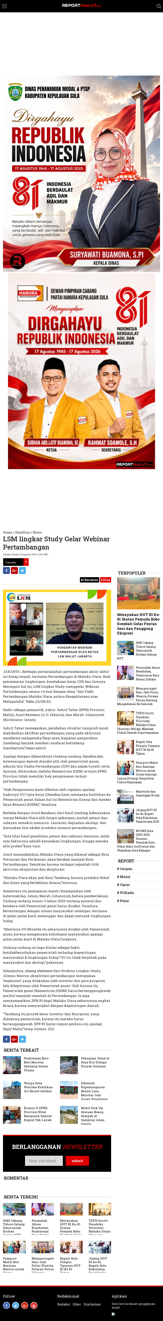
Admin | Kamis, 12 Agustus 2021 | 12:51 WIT (25, 554)
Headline (22, 532)
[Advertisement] (81, 30)
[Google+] (14, 570)
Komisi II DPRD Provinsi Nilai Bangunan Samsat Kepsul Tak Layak (38, 1114)
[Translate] (26, 562)
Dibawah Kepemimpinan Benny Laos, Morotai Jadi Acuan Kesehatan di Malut (84, 1093)
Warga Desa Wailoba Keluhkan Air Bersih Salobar (38, 1087)
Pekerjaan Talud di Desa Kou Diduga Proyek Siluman (95, 1062)
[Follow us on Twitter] (15, 1305)
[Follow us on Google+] (24, 1305)
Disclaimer (92, 1304)
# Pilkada (125, 892)
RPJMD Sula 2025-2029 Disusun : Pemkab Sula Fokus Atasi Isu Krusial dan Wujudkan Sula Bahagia (136, 840)
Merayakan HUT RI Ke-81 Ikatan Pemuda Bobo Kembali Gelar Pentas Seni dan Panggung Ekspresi (71, 1235)
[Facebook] (6, 570)
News (37, 532)
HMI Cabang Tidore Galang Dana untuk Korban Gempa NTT (14, 1228)
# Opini (123, 884)
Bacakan (91, 580)
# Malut (123, 876)
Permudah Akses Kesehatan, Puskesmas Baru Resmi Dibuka (40, 1229)
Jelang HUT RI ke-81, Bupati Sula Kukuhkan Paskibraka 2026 (98, 1267)
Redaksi (63, 1304)
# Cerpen (124, 868)
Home (7, 532)
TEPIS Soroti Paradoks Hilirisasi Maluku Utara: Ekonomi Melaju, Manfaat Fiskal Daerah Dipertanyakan (138, 723)
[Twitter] (22, 570)
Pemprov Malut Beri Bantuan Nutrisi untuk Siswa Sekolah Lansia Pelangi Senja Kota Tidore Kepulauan (137, 772)
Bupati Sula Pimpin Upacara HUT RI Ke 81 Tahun (70, 1265)
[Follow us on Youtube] (33, 1305)
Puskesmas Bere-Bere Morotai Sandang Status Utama (36, 1064)
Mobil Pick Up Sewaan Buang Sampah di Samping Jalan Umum (93, 1116)
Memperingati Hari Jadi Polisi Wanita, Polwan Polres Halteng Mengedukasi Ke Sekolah (43, 1269)
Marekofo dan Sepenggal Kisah (148, 793)
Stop (106, 580)
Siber (77, 1304)
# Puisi (123, 900)
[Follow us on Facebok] (6, 1305)
